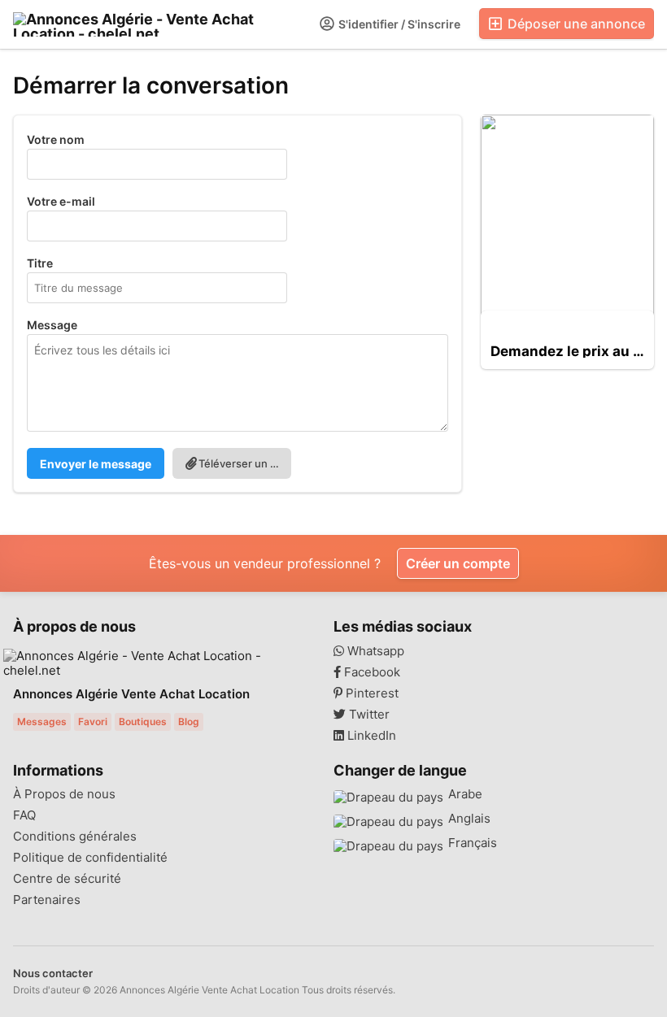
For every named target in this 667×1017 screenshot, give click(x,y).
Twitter (368, 714)
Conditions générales (75, 836)
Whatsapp (374, 651)
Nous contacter (53, 973)
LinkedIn (370, 735)
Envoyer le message (95, 464)
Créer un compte (458, 563)
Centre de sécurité (67, 878)
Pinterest (370, 693)
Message (52, 325)
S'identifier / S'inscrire (398, 24)
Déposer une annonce (574, 23)
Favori (92, 721)
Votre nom (56, 139)
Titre (40, 263)
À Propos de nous (64, 794)
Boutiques (143, 721)
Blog (188, 721)
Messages (42, 721)
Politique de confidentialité (90, 857)
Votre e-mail (61, 201)
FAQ (24, 815)
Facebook (370, 672)
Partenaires (47, 900)
